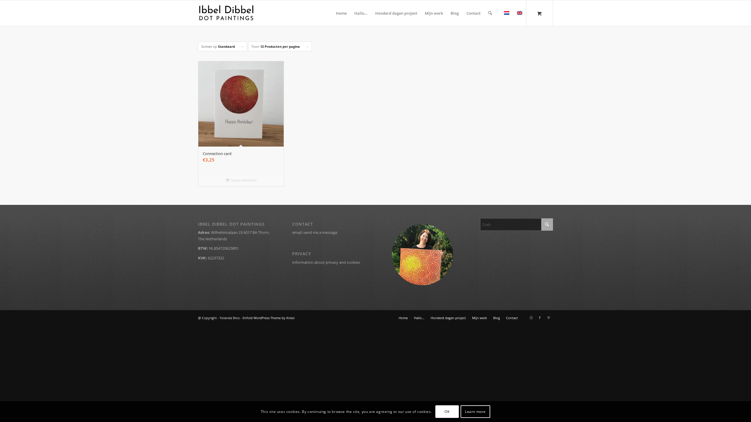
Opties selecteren (243, 180)
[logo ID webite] (226, 13)
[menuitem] (341, 13)
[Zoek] (490, 13)
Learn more (475, 411)
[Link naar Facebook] (539, 317)
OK (446, 411)
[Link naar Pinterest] (548, 317)
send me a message (320, 232)
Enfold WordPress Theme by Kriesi (269, 318)
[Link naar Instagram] (531, 317)
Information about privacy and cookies (326, 262)
